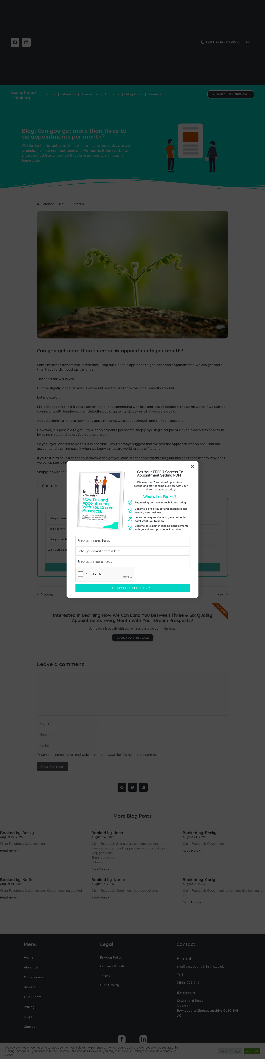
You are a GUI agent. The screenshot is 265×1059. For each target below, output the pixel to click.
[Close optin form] (193, 467)
